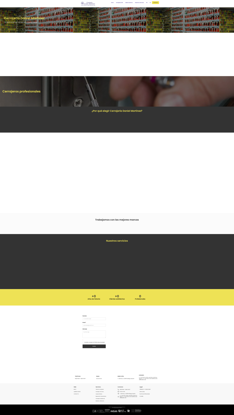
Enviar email (99, 378)
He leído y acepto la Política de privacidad (94, 342)
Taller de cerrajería (100, 389)
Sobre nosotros (129, 2)
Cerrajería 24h (119, 2)
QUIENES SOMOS (77, 391)
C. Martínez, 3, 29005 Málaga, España (126, 378)
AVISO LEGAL (142, 391)
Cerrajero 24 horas (100, 391)
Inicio (112, 2)
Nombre (85, 316)
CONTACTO (76, 394)
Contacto (155, 2)
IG (150, 2)
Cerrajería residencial (100, 398)
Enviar (94, 346)
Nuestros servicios (139, 2)
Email (84, 322)
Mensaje (85, 329)
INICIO (75, 389)
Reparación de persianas (101, 396)
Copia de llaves (99, 394)
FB (146, 2)
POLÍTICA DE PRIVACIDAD (145, 394)
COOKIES (141, 396)
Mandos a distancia (100, 401)
